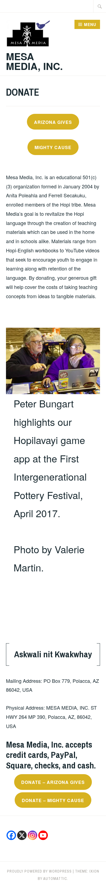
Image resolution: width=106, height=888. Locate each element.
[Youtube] (43, 835)
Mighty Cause (53, 147)
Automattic (55, 878)
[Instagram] (32, 835)
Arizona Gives (53, 122)
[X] (22, 835)
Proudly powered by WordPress (39, 871)
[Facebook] (11, 835)
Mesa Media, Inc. (34, 61)
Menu (90, 24)
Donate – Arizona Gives (53, 782)
